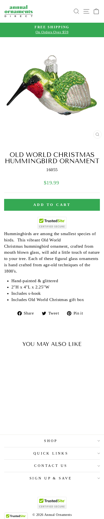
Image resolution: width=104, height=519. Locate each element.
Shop (51, 441)
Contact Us (50, 466)
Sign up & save (51, 478)
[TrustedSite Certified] (52, 223)
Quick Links (50, 453)
